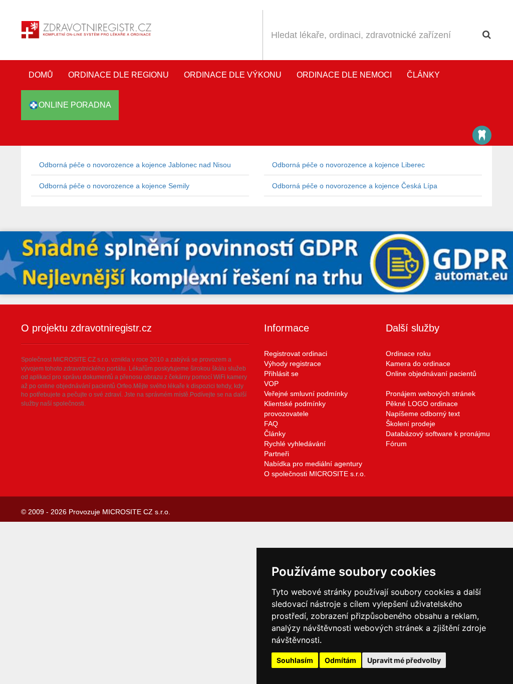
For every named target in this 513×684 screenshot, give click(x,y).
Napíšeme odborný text (423, 414)
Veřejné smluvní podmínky (306, 394)
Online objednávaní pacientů (431, 374)
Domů (41, 75)
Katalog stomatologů (482, 135)
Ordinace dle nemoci (344, 75)
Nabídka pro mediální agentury (313, 464)
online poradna (75, 105)
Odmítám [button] (340, 660)
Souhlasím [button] (295, 660)
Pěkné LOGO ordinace (422, 404)
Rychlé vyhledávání (295, 444)
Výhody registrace (292, 364)
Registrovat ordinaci (295, 354)
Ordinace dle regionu (118, 75)
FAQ (271, 424)
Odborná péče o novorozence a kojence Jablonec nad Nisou (135, 165)
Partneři (276, 454)
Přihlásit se (281, 374)
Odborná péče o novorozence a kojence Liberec (348, 165)
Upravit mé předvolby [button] (404, 660)
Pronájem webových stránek (430, 394)
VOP (271, 384)
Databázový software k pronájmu (438, 434)
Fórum (396, 444)
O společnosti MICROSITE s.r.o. (315, 474)
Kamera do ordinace (418, 364)
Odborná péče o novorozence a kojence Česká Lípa (354, 186)
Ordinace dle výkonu (233, 75)
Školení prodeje (410, 424)
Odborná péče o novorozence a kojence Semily (114, 186)
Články (423, 75)
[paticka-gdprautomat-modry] (256, 262)
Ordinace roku (408, 354)
